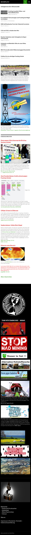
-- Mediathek (5, 510)
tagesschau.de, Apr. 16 (8, 172)
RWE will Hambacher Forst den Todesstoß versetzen (15, 24)
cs (16, 14)
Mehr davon (18, 425)
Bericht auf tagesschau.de (7, 403)
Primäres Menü (29, 2)
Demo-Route (10, 130)
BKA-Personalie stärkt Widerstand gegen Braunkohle (15, 50)
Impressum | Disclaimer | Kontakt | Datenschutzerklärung (11, 522)
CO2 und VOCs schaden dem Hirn (10, 30)
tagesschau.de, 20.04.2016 (7, 220)
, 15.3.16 (5, 271)
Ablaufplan (3, 130)
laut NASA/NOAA (8, 262)
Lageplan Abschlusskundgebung (22, 130)
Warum (3, 517)
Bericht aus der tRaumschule (8, 171)
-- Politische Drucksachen (9, 508)
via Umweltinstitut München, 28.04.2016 (11, 207)
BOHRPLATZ (5, 2)
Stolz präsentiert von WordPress (7, 533)
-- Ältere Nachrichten (7, 512)
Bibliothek (4, 507)
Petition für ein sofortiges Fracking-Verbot (12, 56)
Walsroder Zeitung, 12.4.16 (7, 240)
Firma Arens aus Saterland (9, 232)
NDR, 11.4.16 (4, 241)
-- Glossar (4, 514)
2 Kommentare (11, 20)
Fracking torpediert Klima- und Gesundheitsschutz (16, 11)
